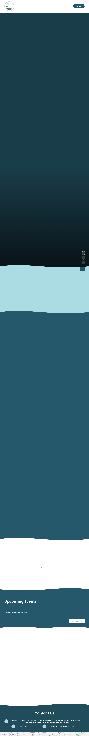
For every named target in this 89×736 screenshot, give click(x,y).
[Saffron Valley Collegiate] (58, 674)
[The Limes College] (30, 693)
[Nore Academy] (30, 674)
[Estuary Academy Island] (58, 654)
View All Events (76, 621)
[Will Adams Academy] (58, 693)
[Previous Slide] (77, 555)
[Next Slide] (83, 555)
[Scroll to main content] (82, 269)
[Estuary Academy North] (30, 654)
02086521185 (22, 726)
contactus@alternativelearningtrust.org (63, 726)
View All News (77, 586)
